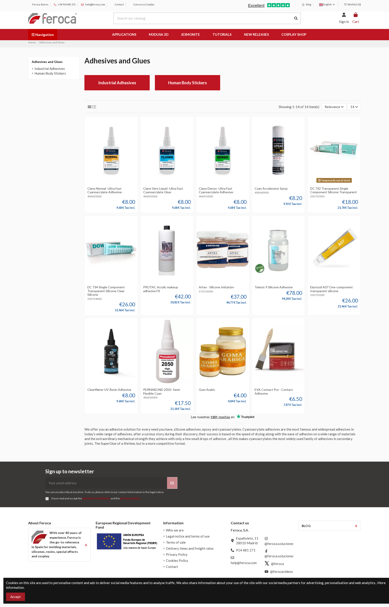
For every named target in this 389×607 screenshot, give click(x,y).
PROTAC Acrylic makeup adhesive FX (160, 289)
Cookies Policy (177, 560)
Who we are (175, 530)
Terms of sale (176, 542)
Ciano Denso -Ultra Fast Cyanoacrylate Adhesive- (216, 190)
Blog (308, 4)
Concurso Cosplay (143, 4)
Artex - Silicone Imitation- (217, 287)
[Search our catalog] (296, 18)
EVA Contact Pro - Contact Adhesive (274, 391)
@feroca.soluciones (279, 544)
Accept (15, 597)
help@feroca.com (95, 4)
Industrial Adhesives (117, 82)
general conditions (96, 498)
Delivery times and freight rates (190, 548)
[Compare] (111, 182)
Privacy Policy (177, 554)
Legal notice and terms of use (188, 536)
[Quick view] (118, 182)
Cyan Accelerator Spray (271, 188)
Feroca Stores (40, 4)
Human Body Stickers (187, 82)
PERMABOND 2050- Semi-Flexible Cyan (162, 391)
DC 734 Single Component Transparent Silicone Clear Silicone (106, 291)
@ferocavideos (281, 571)
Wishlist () (354, 4)
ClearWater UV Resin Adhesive (109, 389)
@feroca (277, 564)
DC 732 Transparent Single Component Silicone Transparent (333, 190)
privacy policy (130, 498)
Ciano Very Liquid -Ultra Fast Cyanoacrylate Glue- (163, 190)
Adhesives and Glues (47, 62)
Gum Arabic (207, 389)
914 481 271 (246, 550)
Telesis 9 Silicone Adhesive (274, 287)
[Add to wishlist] (104, 182)
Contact (119, 4)
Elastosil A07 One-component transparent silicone (331, 289)
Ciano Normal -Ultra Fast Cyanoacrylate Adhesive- (105, 190)
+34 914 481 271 (66, 4)
